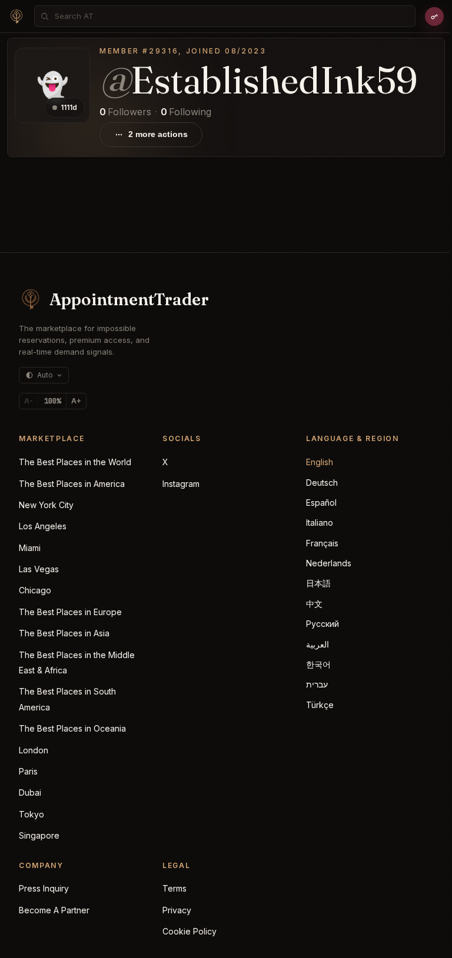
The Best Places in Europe (70, 612)
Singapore (39, 835)
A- (28, 400)
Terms (174, 888)
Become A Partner (54, 910)
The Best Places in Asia (64, 633)
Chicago (35, 590)
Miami (30, 548)
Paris (28, 771)
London (33, 750)
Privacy (176, 910)
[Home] (16, 16)
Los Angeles (43, 526)
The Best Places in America (72, 484)
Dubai (30, 792)
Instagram (181, 484)
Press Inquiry (44, 888)
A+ (76, 400)
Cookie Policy (189, 931)
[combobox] (231, 16)
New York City (46, 505)
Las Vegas (39, 569)
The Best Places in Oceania (72, 728)
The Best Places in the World (75, 462)
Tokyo (31, 814)
